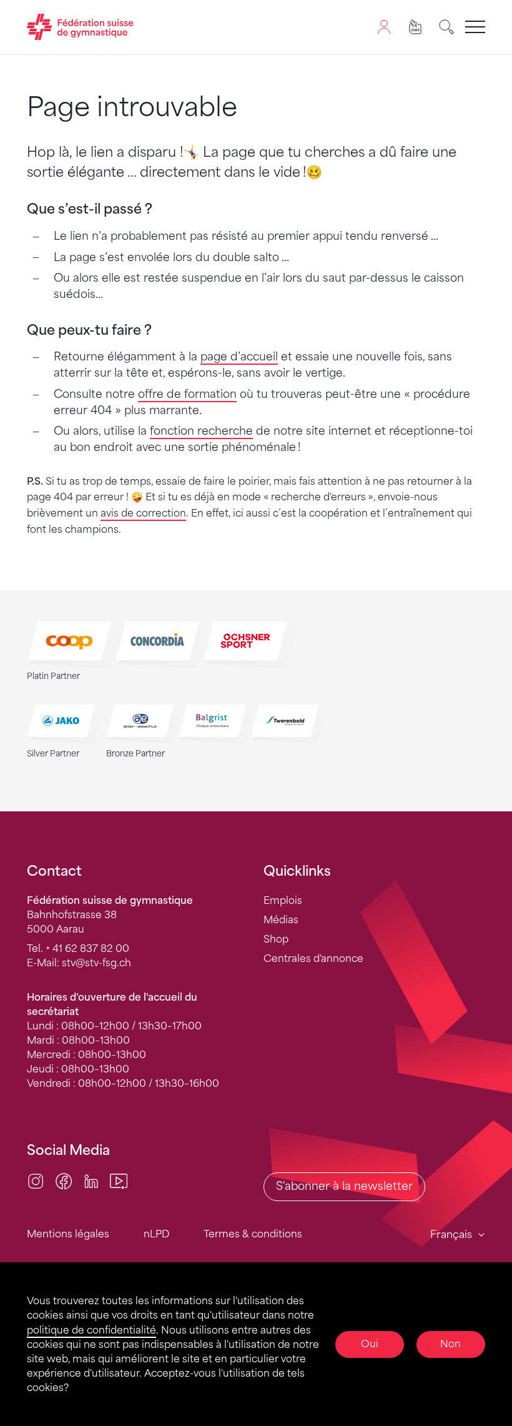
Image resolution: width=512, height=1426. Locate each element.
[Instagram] (35, 1180)
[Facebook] (63, 1180)
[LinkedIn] (91, 1180)
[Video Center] (118, 1180)
